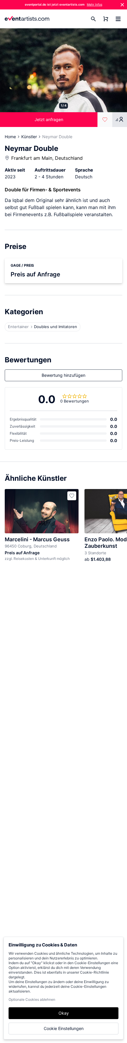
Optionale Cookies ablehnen (32, 999)
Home (10, 136)
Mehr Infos (94, 4)
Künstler (29, 136)
